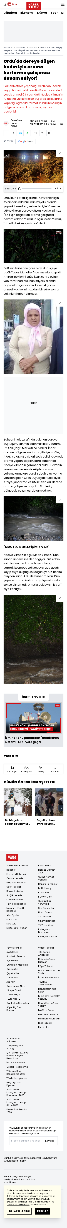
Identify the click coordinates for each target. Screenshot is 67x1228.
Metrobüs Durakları (48, 1014)
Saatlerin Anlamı (15, 956)
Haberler (8, 47)
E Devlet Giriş (45, 896)
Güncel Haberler (15, 878)
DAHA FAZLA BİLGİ (19, 1211)
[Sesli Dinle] (20, 189)
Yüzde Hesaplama (16, 1078)
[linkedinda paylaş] (21, 133)
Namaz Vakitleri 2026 (46, 871)
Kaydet (49, 1141)
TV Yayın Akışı (45, 925)
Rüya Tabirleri (45, 966)
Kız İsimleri (43, 1027)
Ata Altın (10, 981)
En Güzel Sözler (46, 1010)
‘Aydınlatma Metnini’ (18, 1204)
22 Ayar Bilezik (13, 990)
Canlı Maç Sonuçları (17, 1003)
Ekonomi (27, 13)
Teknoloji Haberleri (16, 903)
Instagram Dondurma (44, 931)
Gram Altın (12, 969)
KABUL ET (42, 1211)
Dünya (42, 13)
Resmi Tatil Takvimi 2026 (17, 1111)
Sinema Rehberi (46, 920)
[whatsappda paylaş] (28, 133)
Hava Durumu (45, 912)
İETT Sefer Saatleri (15, 1062)
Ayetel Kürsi (12, 952)
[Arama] (4, 4)
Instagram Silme (47, 936)
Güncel (33, 47)
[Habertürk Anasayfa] (33, 5)
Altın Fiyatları (13, 915)
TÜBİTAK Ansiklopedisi (45, 983)
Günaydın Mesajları (17, 964)
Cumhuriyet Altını (15, 986)
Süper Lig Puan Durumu (14, 1009)
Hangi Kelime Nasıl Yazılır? (48, 1004)
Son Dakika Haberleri (17, 865)
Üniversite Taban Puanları (47, 960)
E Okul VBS (43, 892)
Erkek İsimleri (45, 1022)
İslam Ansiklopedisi (48, 977)
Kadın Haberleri (14, 899)
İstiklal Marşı (44, 888)
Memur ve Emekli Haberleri (15, 909)
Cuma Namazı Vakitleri (46, 878)
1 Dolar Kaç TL (13, 994)
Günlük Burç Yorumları (44, 902)
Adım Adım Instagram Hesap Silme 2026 (16, 1102)
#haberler (11, 756)
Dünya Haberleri (15, 891)
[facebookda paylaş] (6, 133)
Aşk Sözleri (12, 960)
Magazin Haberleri (16, 882)
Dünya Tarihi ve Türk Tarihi (49, 972)
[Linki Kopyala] (49, 133)
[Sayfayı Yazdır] (42, 133)
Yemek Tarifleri (14, 947)
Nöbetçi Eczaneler (47, 883)
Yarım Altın (12, 977)
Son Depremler (46, 908)
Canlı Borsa (44, 865)
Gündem (10, 13)
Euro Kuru (11, 923)
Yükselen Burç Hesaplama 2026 (15, 1072)
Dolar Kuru (12, 919)
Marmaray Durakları (49, 1018)
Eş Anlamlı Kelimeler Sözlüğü (49, 997)
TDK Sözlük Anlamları (44, 953)
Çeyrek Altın (12, 973)
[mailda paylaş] (35, 133)
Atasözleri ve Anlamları (13, 1040)
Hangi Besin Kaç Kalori (47, 990)
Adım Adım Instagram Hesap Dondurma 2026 (16, 1092)
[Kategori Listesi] (62, 4)
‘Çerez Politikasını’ (41, 1201)
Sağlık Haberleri (14, 895)
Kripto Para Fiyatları (16, 927)
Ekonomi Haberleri (16, 874)
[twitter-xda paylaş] (13, 133)
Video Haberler (46, 947)
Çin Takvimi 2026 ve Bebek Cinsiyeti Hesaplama (17, 1055)
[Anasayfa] (12, 857)
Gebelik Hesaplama (17, 1066)
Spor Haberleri (13, 886)
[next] (61, 808)
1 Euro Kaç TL (13, 998)
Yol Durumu (44, 916)
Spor (54, 13)
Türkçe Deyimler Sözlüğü (14, 1047)
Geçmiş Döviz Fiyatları (13, 1084)
